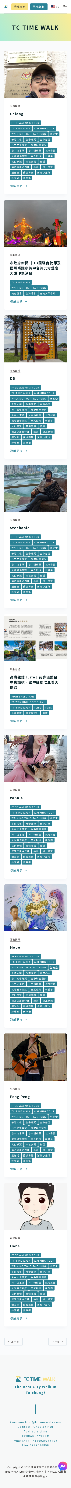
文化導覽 (17, 161)
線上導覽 (48, 167)
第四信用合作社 (21, 167)
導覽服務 (20, 6)
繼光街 (15, 172)
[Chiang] (35, 74)
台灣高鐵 (17, 713)
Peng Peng (20, 1096)
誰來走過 (15, 255)
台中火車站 (18, 150)
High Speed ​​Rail (23, 696)
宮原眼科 (36, 156)
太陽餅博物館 (19, 156)
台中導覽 (31, 139)
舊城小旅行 (43, 172)
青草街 (27, 178)
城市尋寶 (50, 150)
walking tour (44, 128)
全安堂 (54, 133)
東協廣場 (31, 161)
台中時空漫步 (39, 144)
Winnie (16, 797)
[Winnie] (35, 758)
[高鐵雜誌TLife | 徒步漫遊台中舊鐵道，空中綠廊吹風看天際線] (35, 637)
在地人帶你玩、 (49, 293)
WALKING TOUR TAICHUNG (29, 133)
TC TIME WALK (21, 128)
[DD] (35, 339)
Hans (15, 1245)
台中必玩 (45, 139)
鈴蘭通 (15, 178)
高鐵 (45, 713)
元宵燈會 (17, 293)
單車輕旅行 (32, 713)
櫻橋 (42, 161)
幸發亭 (49, 156)
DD (13, 378)
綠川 (36, 167)
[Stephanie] (35, 488)
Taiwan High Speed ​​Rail (29, 702)
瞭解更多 (16, 186)
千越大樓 (17, 139)
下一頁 (56, 1341)
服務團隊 (15, 105)
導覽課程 (38, 6)
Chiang (17, 113)
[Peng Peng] (35, 1057)
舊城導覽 (28, 172)
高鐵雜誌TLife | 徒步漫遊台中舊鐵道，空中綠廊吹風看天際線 (34, 682)
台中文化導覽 (19, 144)
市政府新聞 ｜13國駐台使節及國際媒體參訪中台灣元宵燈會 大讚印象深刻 (35, 267)
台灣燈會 (31, 293)
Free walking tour (26, 122)
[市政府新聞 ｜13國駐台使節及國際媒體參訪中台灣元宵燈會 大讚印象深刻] (35, 223)
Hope (15, 947)
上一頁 (15, 1341)
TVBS (48, 707)
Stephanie (20, 527)
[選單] (65, 6)
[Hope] (35, 907)
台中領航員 (34, 150)
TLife (37, 707)
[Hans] (35, 1206)
